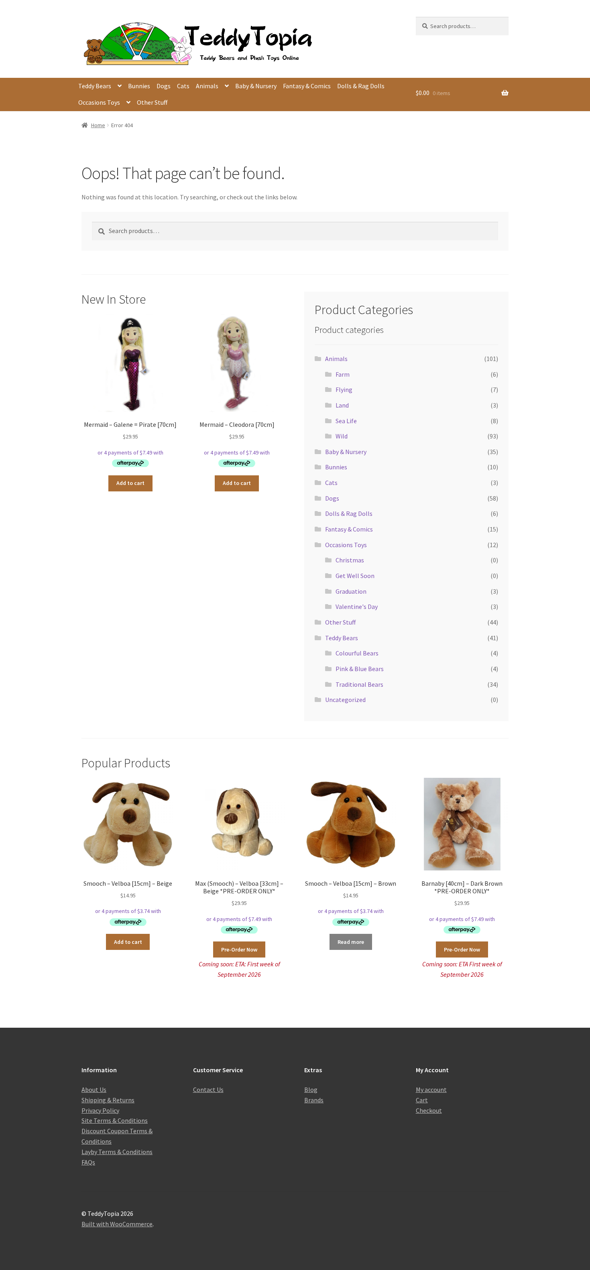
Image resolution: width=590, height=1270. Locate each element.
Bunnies (139, 86)
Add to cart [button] (130, 483)
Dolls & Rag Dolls (361, 86)
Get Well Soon (355, 576)
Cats (183, 86)
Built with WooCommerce (117, 1224)
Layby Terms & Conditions (117, 1152)
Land (342, 405)
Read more (351, 941)
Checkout (429, 1110)
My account (431, 1089)
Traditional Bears (359, 684)
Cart (422, 1100)
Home (98, 125)
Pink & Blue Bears (360, 669)
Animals (207, 86)
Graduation (351, 591)
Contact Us (208, 1089)
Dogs (164, 86)
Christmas (350, 560)
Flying (344, 389)
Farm (343, 374)
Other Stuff (152, 102)
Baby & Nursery (256, 86)
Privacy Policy (100, 1110)
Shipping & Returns (107, 1100)
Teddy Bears (94, 86)
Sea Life (346, 421)
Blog (310, 1089)
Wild (342, 436)
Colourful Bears (357, 653)
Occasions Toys (99, 102)
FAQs (88, 1162)
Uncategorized (345, 700)
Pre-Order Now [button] (239, 949)
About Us (93, 1089)
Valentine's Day (357, 607)
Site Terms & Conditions (114, 1120)
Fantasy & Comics (307, 86)
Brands (313, 1100)
